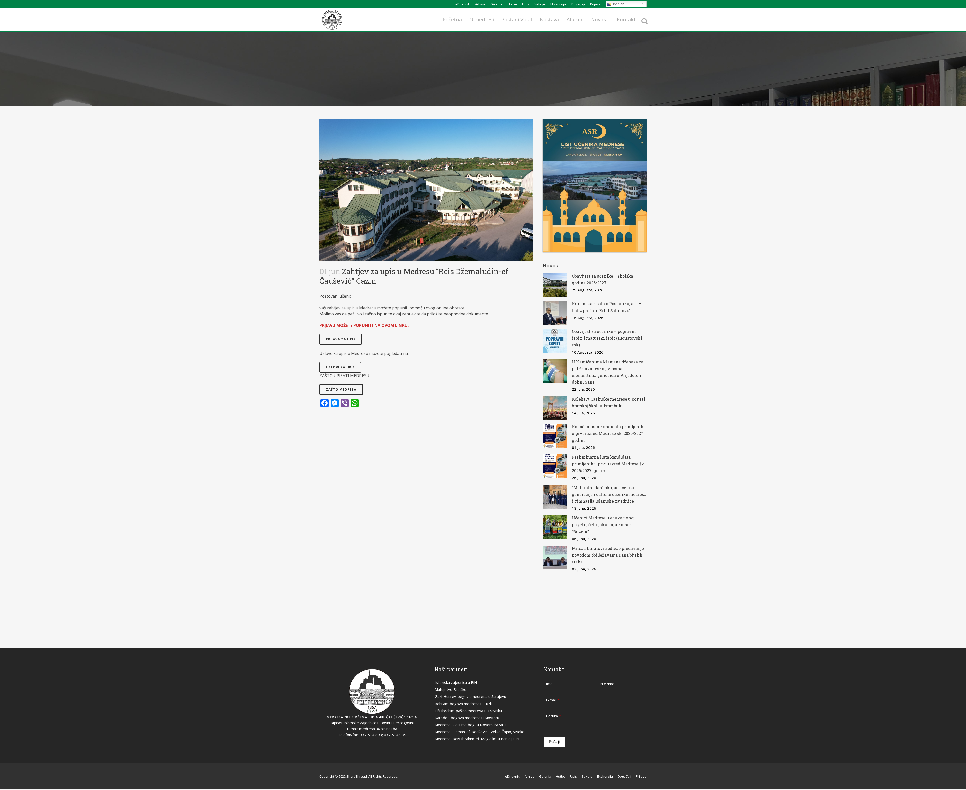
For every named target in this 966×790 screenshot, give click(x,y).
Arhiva (480, 4)
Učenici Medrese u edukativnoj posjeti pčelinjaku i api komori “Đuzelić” (603, 524)
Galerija (496, 4)
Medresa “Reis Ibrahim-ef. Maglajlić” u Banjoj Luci (477, 738)
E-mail (553, 700)
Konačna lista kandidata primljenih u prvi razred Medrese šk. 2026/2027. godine (608, 433)
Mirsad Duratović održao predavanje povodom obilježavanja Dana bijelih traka (608, 555)
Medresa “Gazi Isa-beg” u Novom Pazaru (470, 724)
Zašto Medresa (341, 389)
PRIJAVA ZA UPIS (341, 339)
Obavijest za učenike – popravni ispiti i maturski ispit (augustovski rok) (607, 338)
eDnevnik (462, 4)
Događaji (578, 4)
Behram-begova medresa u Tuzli (463, 703)
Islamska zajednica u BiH (456, 682)
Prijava (595, 4)
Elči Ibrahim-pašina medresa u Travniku (468, 710)
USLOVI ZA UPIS (340, 367)
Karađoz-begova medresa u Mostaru (467, 717)
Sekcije (539, 4)
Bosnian (617, 4)
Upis (525, 4)
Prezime (607, 683)
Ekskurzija (558, 4)
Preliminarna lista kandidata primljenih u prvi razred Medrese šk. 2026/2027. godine (608, 463)
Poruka (553, 715)
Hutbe (512, 4)
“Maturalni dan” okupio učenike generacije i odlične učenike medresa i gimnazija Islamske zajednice (609, 494)
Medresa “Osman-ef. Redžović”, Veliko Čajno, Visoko (480, 731)
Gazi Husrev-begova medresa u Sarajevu (470, 696)
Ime (549, 683)
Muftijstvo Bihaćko (450, 689)
